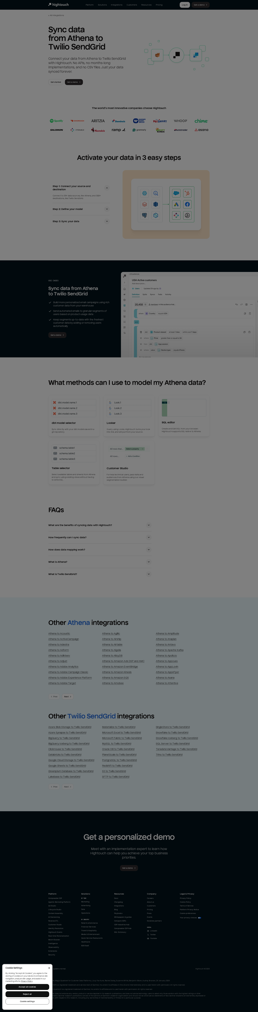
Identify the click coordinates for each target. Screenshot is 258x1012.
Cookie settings (27, 1001)
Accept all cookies (27, 987)
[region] (27, 987)
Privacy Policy (27, 981)
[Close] (49, 968)
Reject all (27, 994)
